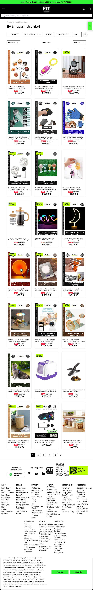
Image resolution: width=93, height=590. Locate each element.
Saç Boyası (81, 497)
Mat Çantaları (59, 553)
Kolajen (27, 536)
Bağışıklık (27, 527)
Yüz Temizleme (83, 502)
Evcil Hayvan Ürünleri (32, 34)
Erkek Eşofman (22, 493)
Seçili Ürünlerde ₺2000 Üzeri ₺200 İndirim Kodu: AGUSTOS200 (46, 2)
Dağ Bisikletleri (45, 529)
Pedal (41, 544)
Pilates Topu (66, 507)
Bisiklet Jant (43, 541)
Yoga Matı (66, 497)
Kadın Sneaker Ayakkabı (6, 513)
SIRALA (77, 43)
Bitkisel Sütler (36, 513)
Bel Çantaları (59, 524)
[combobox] (46, 16)
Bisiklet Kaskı (44, 536)
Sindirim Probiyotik (31, 545)
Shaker (49, 516)
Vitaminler (28, 549)
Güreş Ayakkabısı (22, 505)
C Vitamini (28, 524)
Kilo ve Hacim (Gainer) (51, 504)
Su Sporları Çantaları (58, 530)
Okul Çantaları (59, 527)
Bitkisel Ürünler (30, 529)
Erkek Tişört (21, 488)
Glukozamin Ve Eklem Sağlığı (30, 532)
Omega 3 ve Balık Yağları (31, 541)
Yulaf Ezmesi (36, 497)
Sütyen (4, 509)
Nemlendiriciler (83, 511)
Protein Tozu (51, 490)
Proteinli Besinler (53, 514)
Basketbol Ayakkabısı (20, 508)
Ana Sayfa (10, 22)
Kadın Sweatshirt (7, 493)
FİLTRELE (11, 43)
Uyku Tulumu (67, 500)
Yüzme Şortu (21, 511)
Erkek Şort (20, 490)
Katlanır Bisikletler (46, 524)
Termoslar (65, 488)
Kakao (33, 502)
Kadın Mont (5, 490)
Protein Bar (35, 488)
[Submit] (2, 15)
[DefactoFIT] (46, 9)
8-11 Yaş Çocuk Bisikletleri (44, 549)
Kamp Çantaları (60, 542)
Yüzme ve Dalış (68, 512)
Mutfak (48, 34)
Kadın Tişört (5, 488)
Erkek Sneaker (22, 502)
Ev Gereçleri (13, 34)
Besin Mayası (36, 510)
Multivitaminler (30, 547)
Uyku (76, 34)
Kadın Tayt (5, 500)
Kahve (33, 499)
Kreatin (49, 509)
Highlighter (81, 494)
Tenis (64, 509)
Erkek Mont (21, 500)
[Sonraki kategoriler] (85, 34)
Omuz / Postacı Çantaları (60, 536)
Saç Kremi (81, 506)
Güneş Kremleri (83, 499)
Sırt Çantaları (59, 545)
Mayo (3, 507)
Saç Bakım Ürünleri (84, 488)
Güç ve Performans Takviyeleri (51, 498)
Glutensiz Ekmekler (35, 493)
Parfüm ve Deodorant (81, 491)
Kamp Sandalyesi (68, 505)
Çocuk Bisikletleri (45, 532)
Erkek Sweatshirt (23, 497)
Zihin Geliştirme (62, 34)
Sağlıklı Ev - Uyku (22, 22)
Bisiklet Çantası (45, 534)
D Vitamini (28, 552)
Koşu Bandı (66, 502)
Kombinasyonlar (52, 507)
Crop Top (4, 502)
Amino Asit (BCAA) (53, 492)
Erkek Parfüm (82, 509)
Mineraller (27, 538)
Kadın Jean (5, 495)
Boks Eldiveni (67, 495)
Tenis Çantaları (59, 540)
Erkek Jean (20, 495)
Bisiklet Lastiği (44, 539)
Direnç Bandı (67, 490)
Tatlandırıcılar (51, 512)
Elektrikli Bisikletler (46, 527)
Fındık (33, 518)
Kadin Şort (5, 505)
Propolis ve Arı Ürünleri (37, 507)
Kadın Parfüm (82, 504)
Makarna (34, 515)
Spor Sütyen (6, 497)
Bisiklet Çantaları (60, 533)
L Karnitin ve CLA (53, 495)
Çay (32, 504)
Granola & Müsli (37, 490)
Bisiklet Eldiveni (45, 546)
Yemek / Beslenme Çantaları (58, 548)
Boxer (18, 514)
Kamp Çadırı (66, 493)
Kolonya (80, 514)
